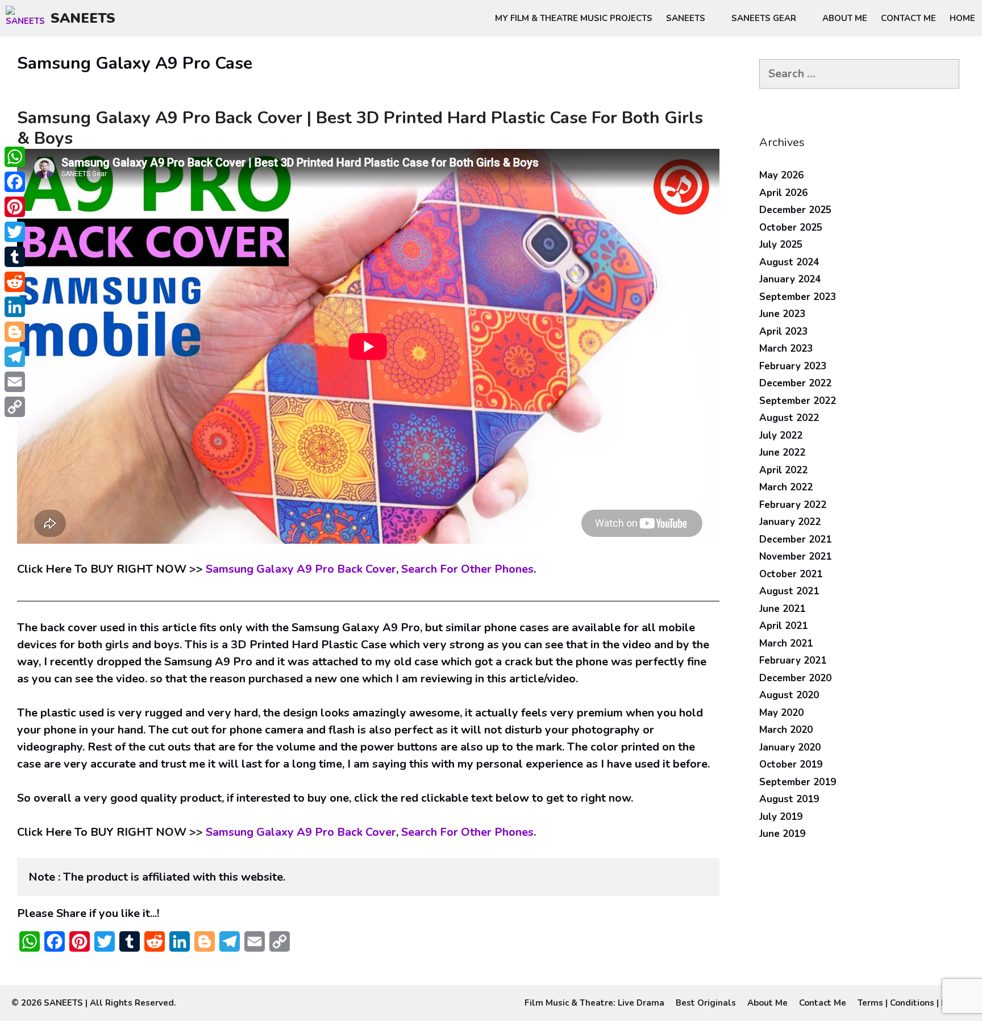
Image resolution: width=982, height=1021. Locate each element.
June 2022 (782, 452)
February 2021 (792, 660)
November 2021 (795, 556)
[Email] (14, 381)
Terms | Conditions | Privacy (914, 1003)
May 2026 (781, 175)
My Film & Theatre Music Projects (573, 18)
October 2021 (790, 574)
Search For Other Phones (467, 569)
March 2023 (786, 348)
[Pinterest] (14, 206)
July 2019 (780, 816)
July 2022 (780, 435)
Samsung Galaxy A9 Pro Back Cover (301, 569)
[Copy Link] (14, 406)
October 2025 (790, 227)
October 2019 (790, 764)
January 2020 (790, 747)
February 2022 (792, 504)
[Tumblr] (14, 256)
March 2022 (786, 487)
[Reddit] (14, 281)
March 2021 (786, 643)
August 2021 (789, 591)
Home (962, 18)
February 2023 (792, 366)
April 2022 (783, 470)
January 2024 (790, 279)
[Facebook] (14, 181)
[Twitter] (14, 231)
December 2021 (795, 539)
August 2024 (789, 262)
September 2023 (797, 296)
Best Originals (706, 1003)
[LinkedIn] (14, 306)
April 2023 (783, 331)
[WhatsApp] (14, 156)
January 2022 (790, 521)
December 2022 (795, 383)
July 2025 (780, 244)
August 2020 (789, 695)
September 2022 (797, 400)
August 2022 (789, 417)
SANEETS (83, 18)
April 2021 (783, 625)
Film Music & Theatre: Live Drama (594, 1003)
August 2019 (789, 799)
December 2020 (795, 678)
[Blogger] (14, 331)
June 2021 (782, 608)
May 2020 (781, 712)
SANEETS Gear (763, 18)
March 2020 (786, 729)
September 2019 (797, 782)
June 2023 (782, 313)
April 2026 (783, 192)
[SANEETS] (28, 18)
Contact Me (908, 18)
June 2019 (782, 833)
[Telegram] (14, 356)
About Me (844, 18)
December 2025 (795, 209)
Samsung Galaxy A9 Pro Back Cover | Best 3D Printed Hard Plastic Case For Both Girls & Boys (360, 128)
